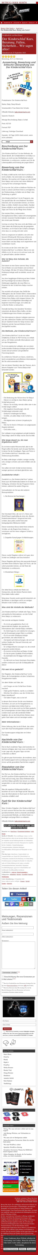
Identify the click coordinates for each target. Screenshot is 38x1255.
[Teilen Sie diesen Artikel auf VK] (7, 905)
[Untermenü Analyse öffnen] (20, 22)
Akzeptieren (31, 1249)
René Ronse (14, 831)
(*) (19, 972)
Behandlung (13, 874)
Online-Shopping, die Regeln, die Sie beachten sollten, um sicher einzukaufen (17, 1155)
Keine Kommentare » (22, 872)
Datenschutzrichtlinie (23, 1033)
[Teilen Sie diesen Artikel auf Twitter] (12, 901)
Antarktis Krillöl (9, 1078)
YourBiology (7, 1083)
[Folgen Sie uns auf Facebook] (7, 1114)
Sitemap (35, 1201)
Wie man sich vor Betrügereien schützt (15, 1137)
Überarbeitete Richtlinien (24, 831)
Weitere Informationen (11, 1249)
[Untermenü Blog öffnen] (27, 22)
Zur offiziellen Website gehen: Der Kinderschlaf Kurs (19, 826)
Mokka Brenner (8, 1067)
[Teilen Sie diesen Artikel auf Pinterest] (23, 901)
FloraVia (6, 1057)
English (27, 881)
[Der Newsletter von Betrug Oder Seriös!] (18, 1017)
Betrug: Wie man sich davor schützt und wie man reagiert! (18, 1129)
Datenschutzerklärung (12, 985)
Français (22, 881)
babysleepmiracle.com (22, 112)
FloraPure (7, 1065)
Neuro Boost (7, 1054)
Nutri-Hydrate (8, 1081)
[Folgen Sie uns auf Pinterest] (24, 1114)
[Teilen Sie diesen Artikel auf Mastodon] (12, 905)
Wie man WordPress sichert (12, 1145)
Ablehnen (23, 1249)
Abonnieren (7, 1029)
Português (9, 883)
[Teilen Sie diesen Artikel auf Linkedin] (16, 905)
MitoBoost (7, 1075)
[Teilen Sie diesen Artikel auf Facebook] (19, 896)
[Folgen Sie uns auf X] (16, 1114)
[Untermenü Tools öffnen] (34, 22)
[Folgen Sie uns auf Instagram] (7, 1119)
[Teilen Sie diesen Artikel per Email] (30, 905)
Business (19, 874)
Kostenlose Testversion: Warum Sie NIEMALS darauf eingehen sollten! (17, 1151)
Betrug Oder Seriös (14, 2)
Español (4, 883)
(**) (14, 979)
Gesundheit (25, 874)
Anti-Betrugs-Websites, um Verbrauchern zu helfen (16, 1134)
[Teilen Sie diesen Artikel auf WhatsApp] (26, 905)
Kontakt (30, 1201)
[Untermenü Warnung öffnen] (12, 22)
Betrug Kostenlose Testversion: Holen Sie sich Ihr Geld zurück (18, 1141)
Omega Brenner (8, 1073)
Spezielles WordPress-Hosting (13, 1147)
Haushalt (30, 874)
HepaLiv (6, 1062)
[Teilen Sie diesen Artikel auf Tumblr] (28, 901)
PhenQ (6, 1060)
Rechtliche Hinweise (21, 1200)
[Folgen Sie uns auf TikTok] (16, 1119)
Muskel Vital (8, 1070)
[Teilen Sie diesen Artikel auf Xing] (33, 901)
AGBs (18, 1201)
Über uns (25, 1201)
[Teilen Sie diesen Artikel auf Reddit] (21, 905)
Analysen (19, 28)
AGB (25, 985)
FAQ (21, 1201)
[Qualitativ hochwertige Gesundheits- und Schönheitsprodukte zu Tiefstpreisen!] (18, 1191)
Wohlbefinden (5, 876)
